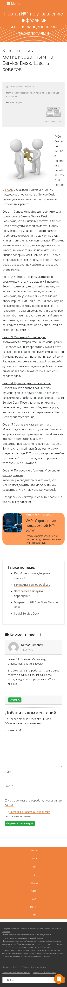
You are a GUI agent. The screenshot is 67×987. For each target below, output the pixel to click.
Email (9, 786)
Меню (15, 4)
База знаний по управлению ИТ (16, 973)
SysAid (9, 189)
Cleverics (6, 932)
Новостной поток (53, 121)
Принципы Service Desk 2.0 (32, 584)
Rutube (16, 967)
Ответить (15, 700)
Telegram (6, 967)
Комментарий (13, 730)
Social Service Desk (26, 613)
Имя (8, 771)
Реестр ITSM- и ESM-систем (44, 973)
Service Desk (23, 93)
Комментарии (15, 102)
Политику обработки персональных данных (35, 944)
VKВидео (25, 967)
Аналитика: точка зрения (42, 93)
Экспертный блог (38, 967)
